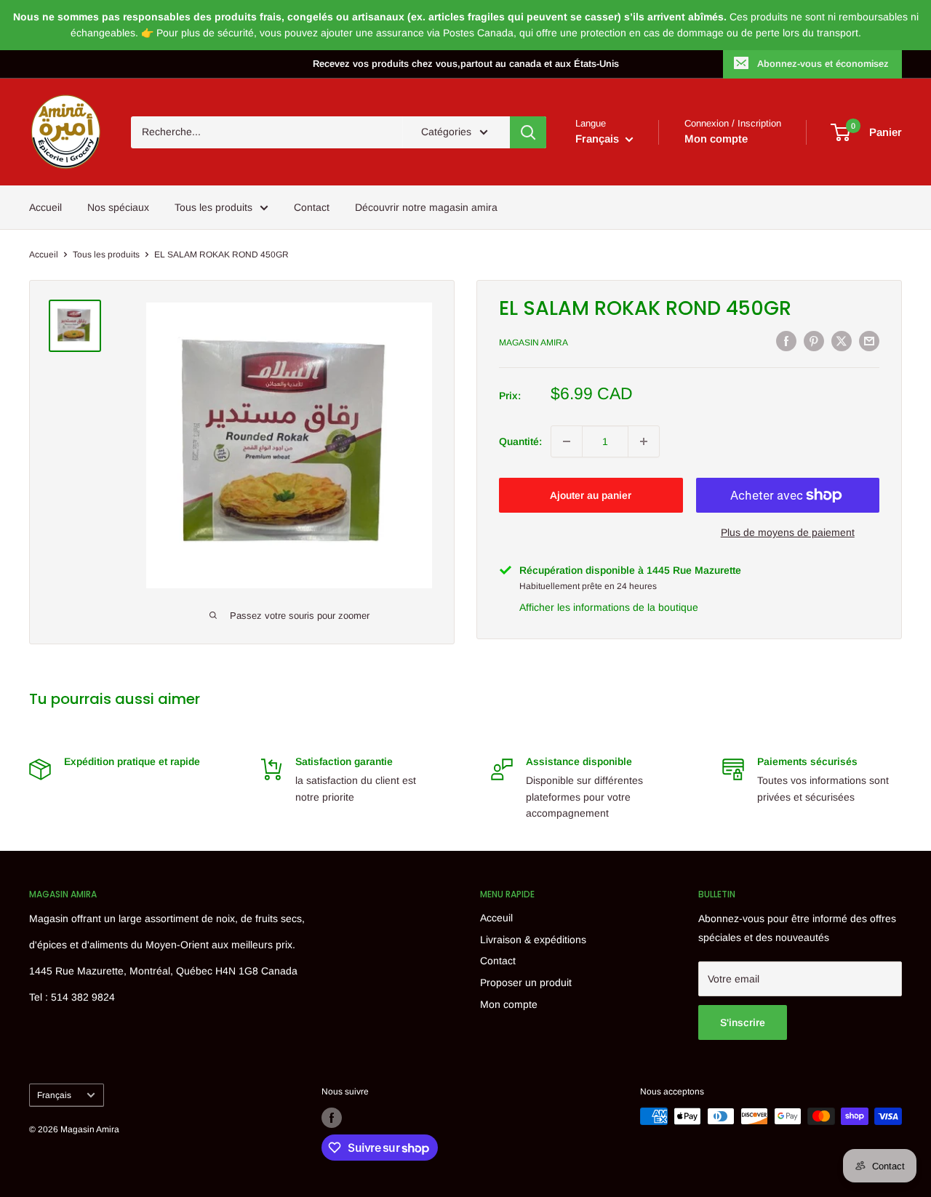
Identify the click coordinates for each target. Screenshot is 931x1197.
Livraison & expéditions (533, 939)
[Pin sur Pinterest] (814, 340)
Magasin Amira (533, 342)
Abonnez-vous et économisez (823, 63)
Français (54, 1095)
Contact (311, 207)
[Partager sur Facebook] (786, 340)
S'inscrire (742, 1022)
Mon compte (716, 138)
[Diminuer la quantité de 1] (566, 441)
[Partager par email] (869, 340)
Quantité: (520, 441)
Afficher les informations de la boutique (608, 607)
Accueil (45, 207)
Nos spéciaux (118, 207)
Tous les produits (213, 207)
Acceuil (496, 918)
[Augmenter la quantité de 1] (643, 441)
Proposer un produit (526, 982)
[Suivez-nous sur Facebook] (331, 1118)
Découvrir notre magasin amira (426, 207)
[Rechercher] (528, 132)
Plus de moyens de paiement (788, 532)
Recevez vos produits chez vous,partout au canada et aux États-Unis (466, 63)
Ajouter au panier (590, 495)
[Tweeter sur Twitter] (841, 340)
